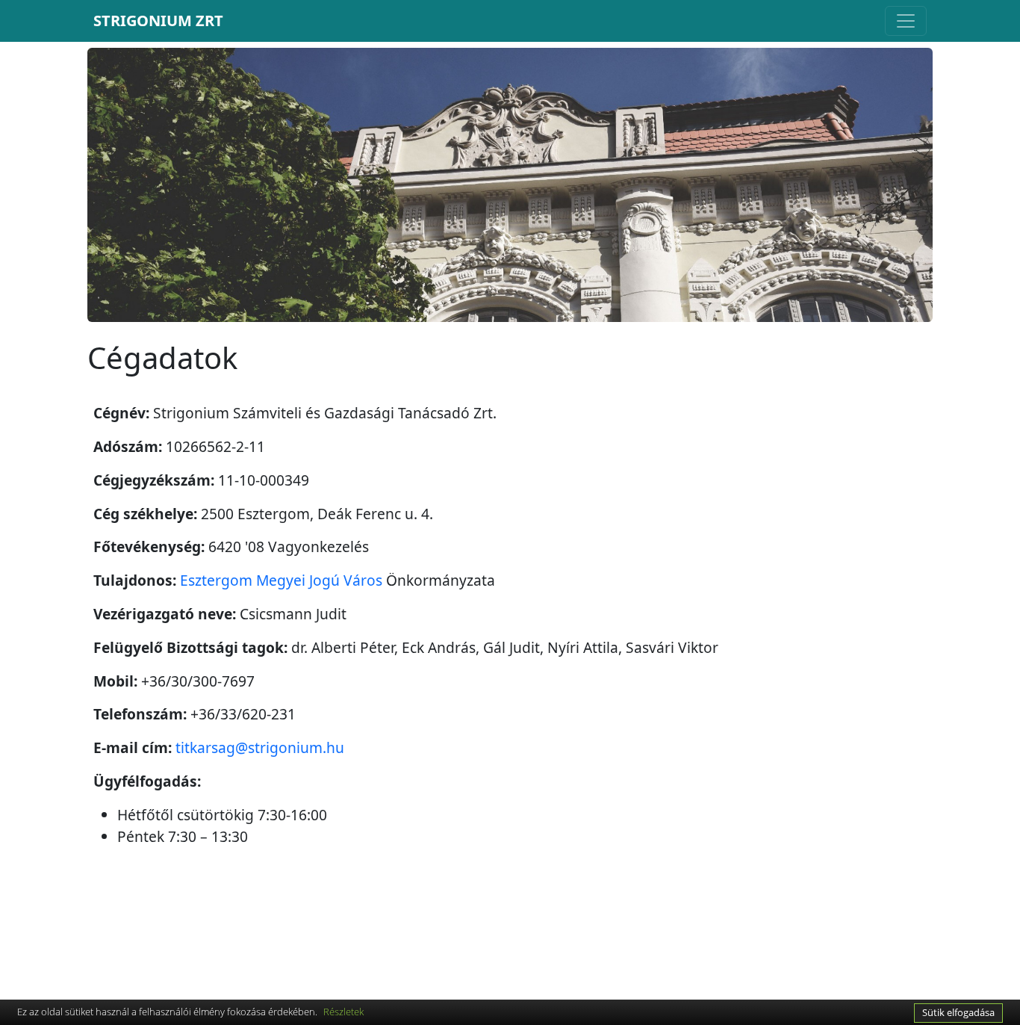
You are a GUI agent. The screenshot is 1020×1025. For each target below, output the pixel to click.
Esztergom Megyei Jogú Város (281, 580)
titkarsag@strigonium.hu (259, 747)
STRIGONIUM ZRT (158, 20)
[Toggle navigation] (906, 21)
